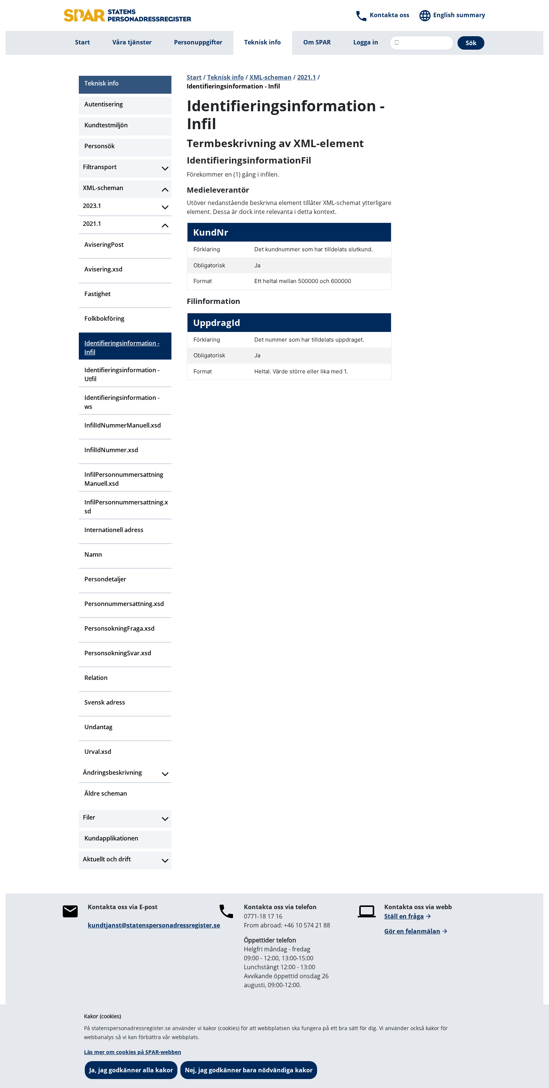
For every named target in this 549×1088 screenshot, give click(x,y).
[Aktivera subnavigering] (165, 168)
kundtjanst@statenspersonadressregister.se (154, 925)
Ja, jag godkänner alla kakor (131, 1070)
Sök (471, 43)
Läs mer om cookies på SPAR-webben (132, 1052)
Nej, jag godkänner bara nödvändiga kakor (249, 1070)
